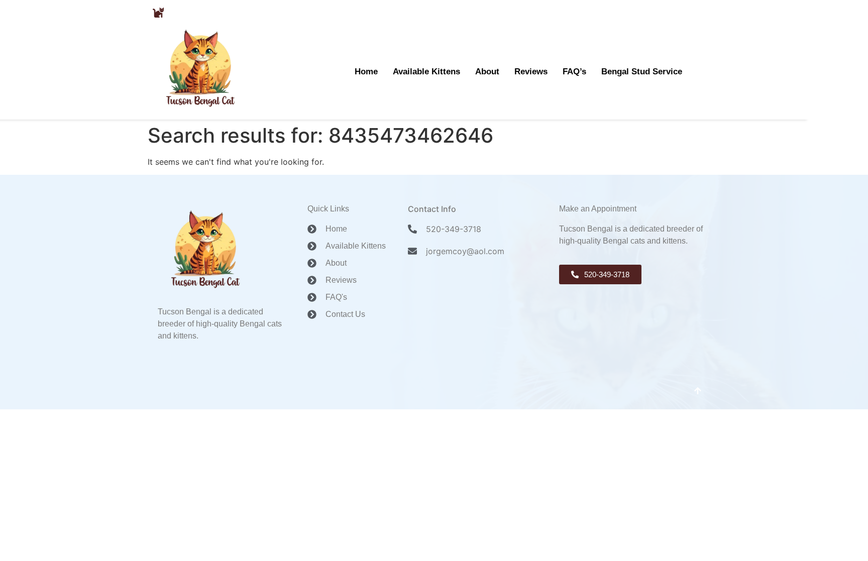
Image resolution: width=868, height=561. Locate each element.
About (487, 71)
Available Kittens (426, 71)
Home (366, 71)
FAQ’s (574, 71)
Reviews (531, 71)
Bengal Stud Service (641, 71)
